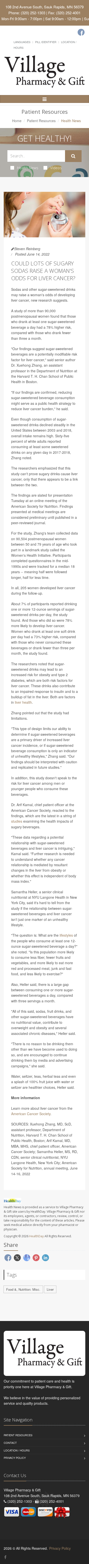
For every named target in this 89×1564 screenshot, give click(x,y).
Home (17, 120)
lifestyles (66, 935)
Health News (27, 167)
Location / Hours (17, 1450)
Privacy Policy (15, 1458)
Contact (10, 1443)
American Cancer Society (30, 1113)
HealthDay (36, 1236)
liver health (23, 702)
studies (16, 821)
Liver (50, 1289)
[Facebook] (81, 32)
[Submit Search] (73, 156)
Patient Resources (41, 120)
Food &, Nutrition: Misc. (23, 1289)
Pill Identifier (45, 42)
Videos (56, 167)
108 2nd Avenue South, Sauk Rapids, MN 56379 (44, 6)
